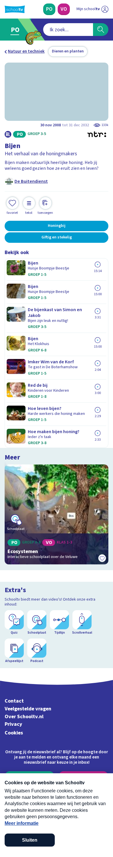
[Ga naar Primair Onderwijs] (16, 30)
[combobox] (68, 29)
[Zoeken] (100, 29)
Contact (14, 701)
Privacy (13, 724)
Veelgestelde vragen (28, 708)
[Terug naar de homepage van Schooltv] (15, 9)
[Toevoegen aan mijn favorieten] (102, 558)
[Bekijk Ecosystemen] (56, 514)
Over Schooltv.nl (24, 716)
